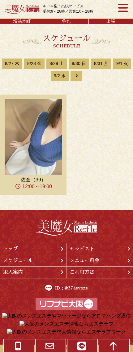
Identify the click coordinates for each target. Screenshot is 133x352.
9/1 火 (122, 63)
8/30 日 (79, 63)
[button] (76, 76)
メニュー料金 (84, 260)
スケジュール (18, 260)
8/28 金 (34, 63)
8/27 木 (12, 63)
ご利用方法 (82, 272)
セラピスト (82, 248)
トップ (10, 248)
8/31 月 (101, 63)
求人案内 (13, 272)
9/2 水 (60, 75)
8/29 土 (56, 63)
